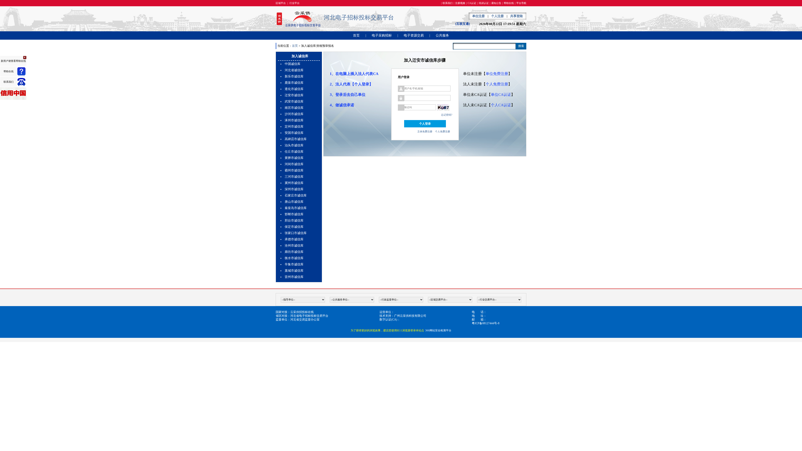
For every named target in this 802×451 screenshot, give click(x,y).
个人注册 (497, 16)
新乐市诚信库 (294, 76)
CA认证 (472, 3)
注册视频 (460, 3)
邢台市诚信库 (294, 220)
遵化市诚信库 (294, 89)
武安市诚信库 (294, 101)
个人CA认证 (501, 105)
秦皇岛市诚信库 (296, 208)
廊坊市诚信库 (294, 251)
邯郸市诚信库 (294, 214)
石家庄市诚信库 (296, 195)
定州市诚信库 (294, 126)
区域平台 (281, 3)
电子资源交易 (414, 35)
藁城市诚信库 (294, 270)
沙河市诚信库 (294, 114)
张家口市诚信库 (296, 233)
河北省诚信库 (294, 70)
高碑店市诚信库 (296, 139)
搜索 (521, 46)
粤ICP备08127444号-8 (485, 323)
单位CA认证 (501, 94)
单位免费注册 (497, 74)
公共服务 (442, 35)
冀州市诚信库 (294, 183)
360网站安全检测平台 (438, 330)
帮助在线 (509, 3)
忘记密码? (446, 114)
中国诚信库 (292, 64)
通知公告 (496, 3)
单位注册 (478, 16)
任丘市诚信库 (294, 151)
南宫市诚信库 (294, 107)
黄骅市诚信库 (294, 158)
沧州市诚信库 (294, 245)
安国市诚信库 (294, 132)
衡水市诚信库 (294, 258)
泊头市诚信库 (294, 145)
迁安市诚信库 (294, 95)
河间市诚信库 (294, 164)
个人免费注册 (442, 131)
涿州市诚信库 (294, 120)
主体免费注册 (424, 131)
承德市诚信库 (294, 239)
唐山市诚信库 (294, 201)
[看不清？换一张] (443, 107)
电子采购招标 (382, 35)
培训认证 (484, 3)
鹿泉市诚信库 (294, 82)
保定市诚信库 (294, 226)
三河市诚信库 (294, 176)
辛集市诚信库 (294, 264)
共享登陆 (516, 16)
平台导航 (521, 3)
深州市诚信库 (294, 189)
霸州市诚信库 (294, 170)
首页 (356, 35)
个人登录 (425, 123)
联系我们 (448, 3)
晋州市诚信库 (294, 277)
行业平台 (294, 3)
